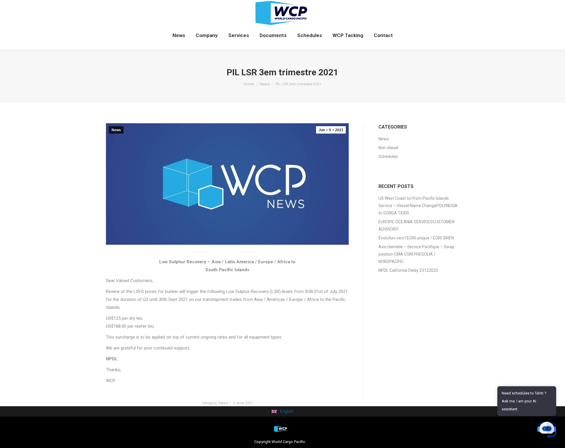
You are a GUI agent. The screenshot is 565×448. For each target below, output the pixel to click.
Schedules (388, 156)
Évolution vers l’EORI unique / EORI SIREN (416, 238)
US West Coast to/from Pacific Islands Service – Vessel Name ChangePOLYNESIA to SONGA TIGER (418, 205)
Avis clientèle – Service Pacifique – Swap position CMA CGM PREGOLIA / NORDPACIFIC (416, 254)
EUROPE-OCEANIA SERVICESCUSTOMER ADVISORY (416, 225)
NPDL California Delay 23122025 (408, 270)
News (116, 130)
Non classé (388, 147)
